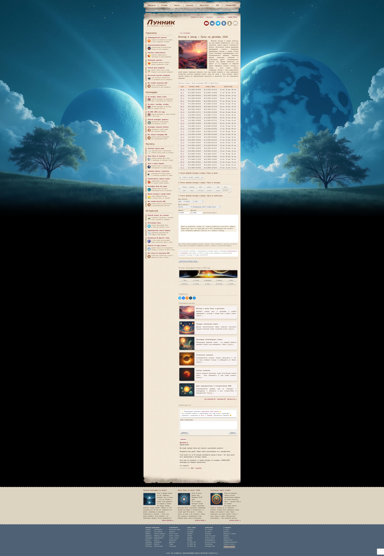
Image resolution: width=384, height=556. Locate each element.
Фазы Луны (204, 5)
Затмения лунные (154, 171)
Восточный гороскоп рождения (159, 75)
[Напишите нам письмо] (235, 23)
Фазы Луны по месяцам (156, 156)
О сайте (226, 529)
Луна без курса (210, 536)
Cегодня (164, 5)
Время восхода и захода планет (159, 194)
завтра (197, 177)
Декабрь (190, 538)
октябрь (209, 190)
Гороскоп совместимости (156, 52)
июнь (225, 187)
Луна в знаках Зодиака (156, 163)
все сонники (164, 215)
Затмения (208, 534)
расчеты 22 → (232, 399)
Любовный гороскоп (155, 60)
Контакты (226, 532)
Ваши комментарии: (186, 420)
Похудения (148, 538)
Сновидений (158, 529)
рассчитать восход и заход (188, 261)
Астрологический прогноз (157, 45)
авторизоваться (232, 251)
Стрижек (148, 529)
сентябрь (200, 190)
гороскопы (177, 10)
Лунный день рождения (156, 68)
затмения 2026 (226, 10)
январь (184, 187)
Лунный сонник (153, 215)
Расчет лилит (173, 534)
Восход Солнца (210, 542)
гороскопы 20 (221, 399)
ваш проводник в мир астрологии (160, 26)
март (200, 187)
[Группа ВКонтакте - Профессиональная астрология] (212, 23)
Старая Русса (232, 17)
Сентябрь (190, 532)
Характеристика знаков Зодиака (159, 230)
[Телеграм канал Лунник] (218, 23)
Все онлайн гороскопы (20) (157, 83)
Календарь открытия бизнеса (158, 127)
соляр (159, 10)
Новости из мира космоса (157, 245)
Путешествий (158, 546)
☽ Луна (184, 280)
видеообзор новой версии (210, 411)
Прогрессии (172, 540)
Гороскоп (189, 5)
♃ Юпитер (184, 284)
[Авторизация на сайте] (229, 23)
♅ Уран (207, 284)
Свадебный (157, 542)
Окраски (148, 532)
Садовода (148, 542)
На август (151, 104)
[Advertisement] (161, 275)
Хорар (171, 544)
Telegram (209, 415)
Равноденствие (210, 546)
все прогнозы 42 (209, 399)
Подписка (227, 538)
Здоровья (148, 536)
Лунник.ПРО (231, 5)
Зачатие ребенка (159, 534)
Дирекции (172, 542)
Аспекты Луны (209, 538)
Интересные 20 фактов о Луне (159, 238)
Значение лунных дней (156, 148)
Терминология (228, 540)
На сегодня (152, 97)
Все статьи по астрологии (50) (158, 253)
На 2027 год (191, 542)
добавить (185, 432)
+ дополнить (220, 17)
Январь (189, 540)
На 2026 (150, 112)
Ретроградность (210, 540)
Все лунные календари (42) (157, 134)
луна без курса (215, 10)
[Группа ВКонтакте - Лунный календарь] (223, 23)
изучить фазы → (200, 520)
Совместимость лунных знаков (159, 179)
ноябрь (218, 190)
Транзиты (172, 532)
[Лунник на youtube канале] (206, 23)
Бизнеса (156, 544)
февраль (192, 187)
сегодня (190, 177)
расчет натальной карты (190, 10)
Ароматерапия (158, 538)
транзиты (170, 10)
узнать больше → (168, 520)
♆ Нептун (219, 284)
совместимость (151, 10)
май (218, 187)
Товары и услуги (229, 544)
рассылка (210, 17)
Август (177, 5)
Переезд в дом (159, 536)
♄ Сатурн (196, 284)
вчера (185, 177)
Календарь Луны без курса (157, 186)
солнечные (165, 171)
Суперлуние (209, 544)
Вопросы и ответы (230, 534)
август (192, 190)
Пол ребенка (158, 532)
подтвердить (184, 253)
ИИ (217, 5)
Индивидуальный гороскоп (157, 37)
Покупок (156, 540)
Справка (226, 536)
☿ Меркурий (207, 280)
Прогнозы (152, 5)
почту (202, 415)
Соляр (171, 538)
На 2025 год (191, 546)
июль (184, 190)
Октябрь (190, 534)
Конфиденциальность (230, 542)
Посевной (148, 544)
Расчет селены (174, 536)
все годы (161, 112)
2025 (155, 112)
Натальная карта (174, 529)
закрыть (232, 432)
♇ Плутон (231, 284)
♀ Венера (219, 280)
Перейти (199, 315)
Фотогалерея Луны (154, 223)
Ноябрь (189, 536)
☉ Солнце (196, 280)
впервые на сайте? (197, 17)
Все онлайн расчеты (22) (156, 201)
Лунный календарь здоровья (158, 119)
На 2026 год (191, 544)
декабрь (225, 190)
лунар (164, 10)
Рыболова (148, 546)
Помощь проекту (229, 547)
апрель (209, 187)
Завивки (148, 534)
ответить (199, 468)
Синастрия (172, 546)
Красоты (148, 540)
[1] (187, 442)
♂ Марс (230, 280)
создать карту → (235, 520)
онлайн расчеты (204, 10)
